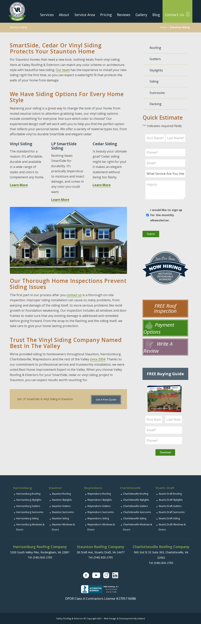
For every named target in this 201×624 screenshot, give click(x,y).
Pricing (106, 14)
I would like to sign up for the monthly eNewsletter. (166, 215)
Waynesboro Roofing (99, 493)
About (64, 14)
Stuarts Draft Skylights (171, 499)
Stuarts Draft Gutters (170, 506)
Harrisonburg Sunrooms (29, 512)
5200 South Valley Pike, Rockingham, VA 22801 (40, 552)
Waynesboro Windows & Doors (101, 527)
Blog (156, 14)
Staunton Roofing (61, 493)
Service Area (84, 14)
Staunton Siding (18, 27)
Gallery (141, 14)
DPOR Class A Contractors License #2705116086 (100, 598)
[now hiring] (165, 272)
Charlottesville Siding (134, 518)
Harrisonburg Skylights (28, 499)
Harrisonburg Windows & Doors (30, 527)
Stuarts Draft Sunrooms (172, 512)
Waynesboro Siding (98, 518)
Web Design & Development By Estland (124, 618)
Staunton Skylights (62, 499)
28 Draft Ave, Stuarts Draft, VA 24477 (100, 552)
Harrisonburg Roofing (28, 493)
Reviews (123, 14)
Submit (151, 234)
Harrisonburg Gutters (28, 506)
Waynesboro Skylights (99, 499)
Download (165, 452)
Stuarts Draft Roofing (170, 493)
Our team (63, 70)
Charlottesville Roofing (135, 493)
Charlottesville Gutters (135, 506)
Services (47, 14)
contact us (74, 295)
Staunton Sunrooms (63, 512)
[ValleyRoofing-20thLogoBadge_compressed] (17, 11)
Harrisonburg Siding (27, 518)
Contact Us (175, 14)
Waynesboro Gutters (99, 506)
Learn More (19, 185)
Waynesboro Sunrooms (100, 512)
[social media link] (86, 575)
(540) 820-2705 (42, 557)
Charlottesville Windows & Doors (137, 527)
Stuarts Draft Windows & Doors (172, 527)
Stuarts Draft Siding (169, 518)
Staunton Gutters (61, 506)
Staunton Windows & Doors (63, 527)
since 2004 (97, 359)
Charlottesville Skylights (136, 499)
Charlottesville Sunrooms (137, 512)
